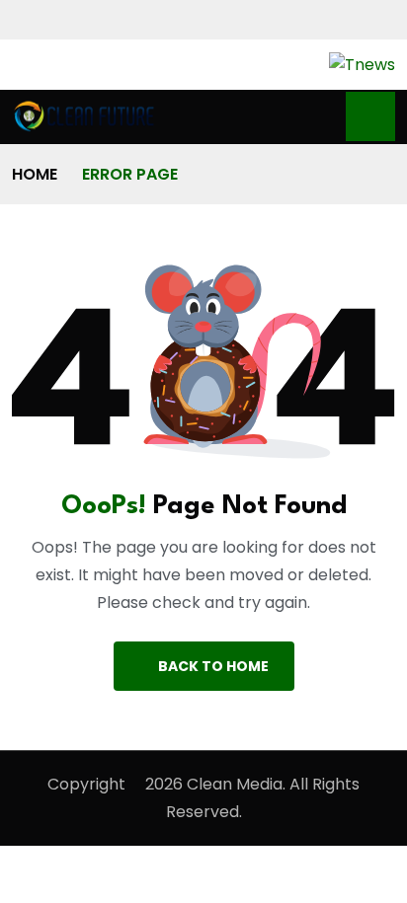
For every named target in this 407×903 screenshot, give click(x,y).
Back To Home (213, 666)
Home (34, 174)
